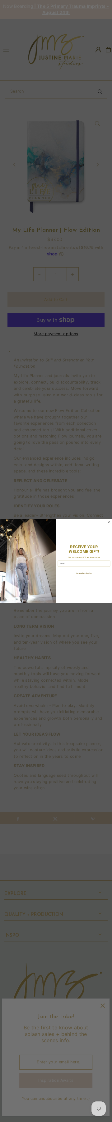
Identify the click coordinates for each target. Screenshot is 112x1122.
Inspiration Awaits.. (84, 573)
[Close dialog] (109, 522)
